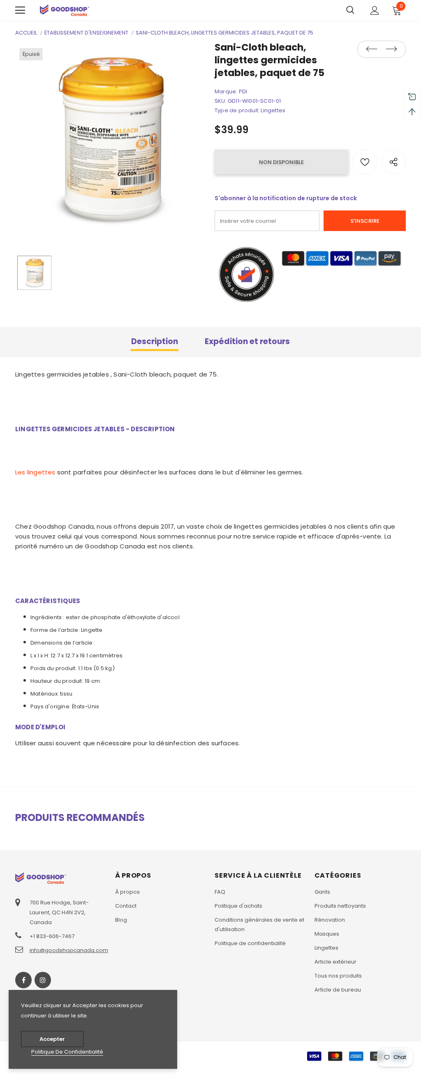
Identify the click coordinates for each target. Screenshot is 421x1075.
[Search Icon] (350, 10)
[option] (110, 139)
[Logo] (64, 10)
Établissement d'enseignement (86, 33)
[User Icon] (374, 10)
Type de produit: (237, 110)
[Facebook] (23, 980)
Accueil (26, 33)
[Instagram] (43, 980)
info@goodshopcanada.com (69, 950)
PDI (243, 91)
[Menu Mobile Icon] (20, 10)
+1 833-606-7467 (52, 936)
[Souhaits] (364, 162)
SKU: (221, 101)
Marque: (226, 91)
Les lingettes (35, 472)
